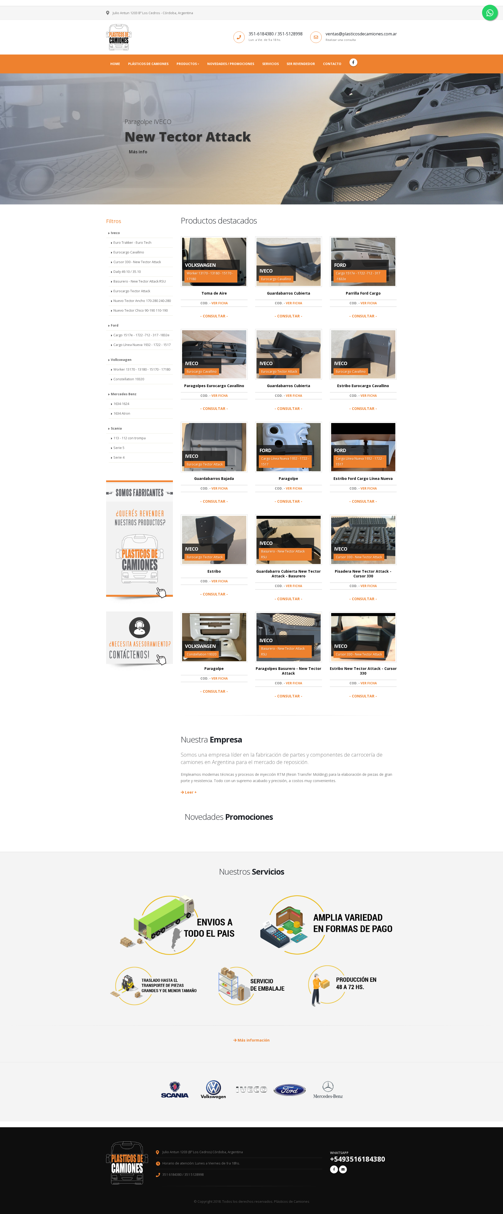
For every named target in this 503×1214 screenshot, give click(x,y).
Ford (114, 325)
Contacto (332, 64)
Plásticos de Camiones (148, 64)
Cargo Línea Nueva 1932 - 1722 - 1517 (142, 345)
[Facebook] (353, 62)
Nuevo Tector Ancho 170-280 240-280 (142, 301)
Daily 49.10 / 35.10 (127, 271)
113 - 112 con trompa (129, 438)
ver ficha (219, 303)
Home (115, 64)
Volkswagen (121, 359)
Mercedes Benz (123, 394)
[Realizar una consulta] (343, 1169)
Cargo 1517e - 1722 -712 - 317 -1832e (141, 335)
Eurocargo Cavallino (128, 252)
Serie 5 (118, 448)
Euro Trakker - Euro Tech (132, 242)
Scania (116, 428)
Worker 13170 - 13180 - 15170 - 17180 (141, 369)
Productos (187, 64)
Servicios (270, 64)
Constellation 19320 (128, 379)
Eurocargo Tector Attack (131, 291)
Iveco (115, 233)
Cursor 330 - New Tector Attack (137, 262)
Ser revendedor (301, 64)
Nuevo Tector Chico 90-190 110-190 (140, 310)
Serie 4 (118, 457)
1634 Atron (121, 413)
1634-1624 (121, 404)
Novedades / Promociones (230, 64)
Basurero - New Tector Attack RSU (139, 281)
